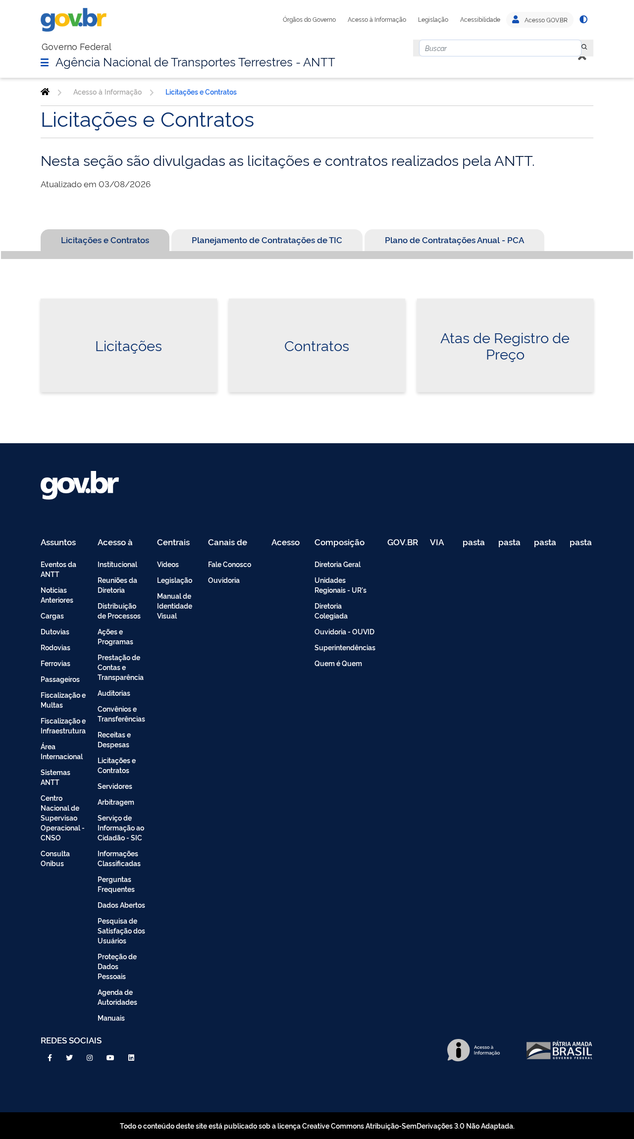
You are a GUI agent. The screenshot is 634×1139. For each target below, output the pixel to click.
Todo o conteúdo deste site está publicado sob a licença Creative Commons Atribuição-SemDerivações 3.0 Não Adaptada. (317, 1125)
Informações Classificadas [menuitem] (119, 858)
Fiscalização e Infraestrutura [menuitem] (63, 725)
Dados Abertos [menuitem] (121, 904)
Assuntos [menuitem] (58, 542)
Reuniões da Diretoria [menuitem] (117, 584)
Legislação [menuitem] (174, 579)
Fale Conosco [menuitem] (229, 564)
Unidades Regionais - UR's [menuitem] (341, 584)
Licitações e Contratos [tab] (105, 239)
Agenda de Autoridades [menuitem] (117, 996)
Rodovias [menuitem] (55, 647)
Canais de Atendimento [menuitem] (234, 542)
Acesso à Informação (377, 19)
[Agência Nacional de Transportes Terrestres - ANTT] (45, 92)
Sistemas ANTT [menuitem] (55, 776)
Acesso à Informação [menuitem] (121, 542)
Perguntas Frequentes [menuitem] (116, 883)
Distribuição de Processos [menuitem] (119, 610)
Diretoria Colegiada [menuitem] (331, 610)
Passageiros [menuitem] (60, 678)
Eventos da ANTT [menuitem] (58, 568)
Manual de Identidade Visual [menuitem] (174, 605)
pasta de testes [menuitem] (474, 542)
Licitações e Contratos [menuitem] (117, 765)
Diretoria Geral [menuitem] (338, 564)
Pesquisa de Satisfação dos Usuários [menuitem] (121, 930)
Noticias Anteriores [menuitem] (57, 594)
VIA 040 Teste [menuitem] (440, 542)
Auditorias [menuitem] (114, 692)
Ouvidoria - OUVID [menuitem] (344, 631)
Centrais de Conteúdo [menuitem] (176, 542)
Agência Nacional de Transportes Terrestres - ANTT (195, 60)
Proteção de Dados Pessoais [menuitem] (117, 966)
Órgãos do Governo (309, 19)
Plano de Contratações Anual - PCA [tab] (454, 239)
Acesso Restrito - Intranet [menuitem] (287, 542)
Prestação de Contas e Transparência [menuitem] (121, 666)
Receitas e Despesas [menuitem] (114, 739)
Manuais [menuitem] (111, 1017)
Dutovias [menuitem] (55, 631)
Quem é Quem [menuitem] (338, 663)
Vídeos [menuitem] (168, 564)
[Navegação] (45, 61)
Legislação (433, 19)
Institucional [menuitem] (117, 564)
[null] (584, 48)
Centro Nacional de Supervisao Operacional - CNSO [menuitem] (63, 817)
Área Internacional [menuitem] (62, 751)
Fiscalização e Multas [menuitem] (63, 699)
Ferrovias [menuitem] (55, 663)
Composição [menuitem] (340, 542)
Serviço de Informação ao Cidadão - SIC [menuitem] (121, 827)
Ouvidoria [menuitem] (224, 579)
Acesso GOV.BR (545, 20)
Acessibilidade (480, 19)
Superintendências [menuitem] (345, 647)
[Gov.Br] (73, 20)
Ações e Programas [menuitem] (115, 636)
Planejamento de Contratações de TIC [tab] (267, 239)
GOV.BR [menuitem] (402, 542)
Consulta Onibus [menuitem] (55, 858)
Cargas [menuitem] (52, 615)
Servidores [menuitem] (115, 785)
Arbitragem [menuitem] (116, 801)
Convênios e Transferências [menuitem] (121, 713)
